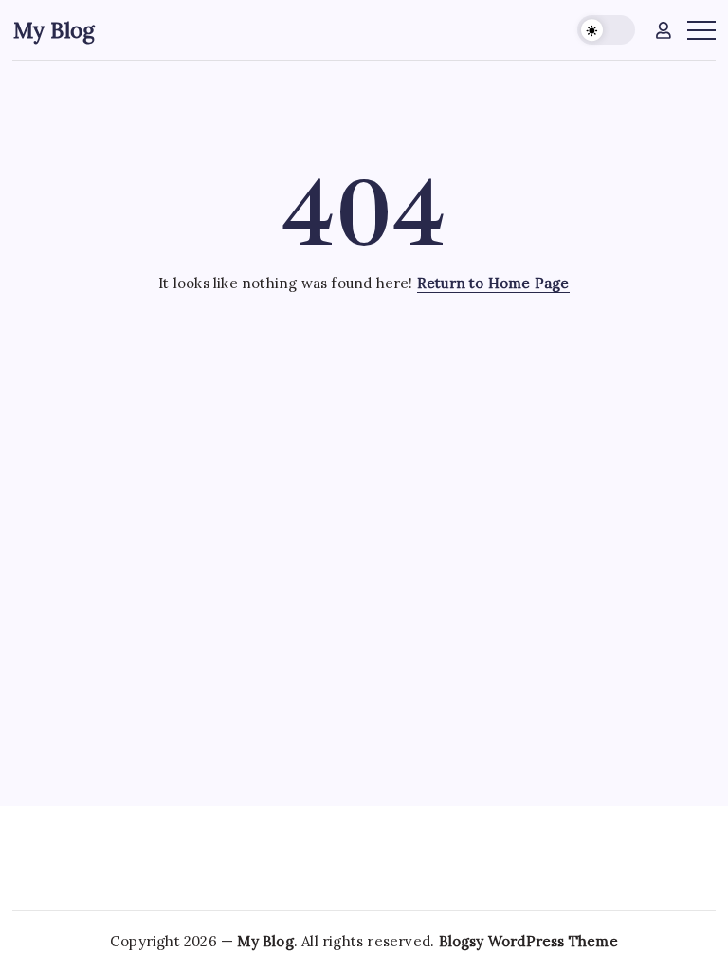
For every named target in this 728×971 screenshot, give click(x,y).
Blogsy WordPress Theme (528, 941)
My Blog (54, 30)
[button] (606, 30)
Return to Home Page (493, 283)
